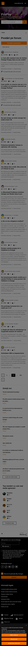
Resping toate (14, 639)
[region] (14, 634)
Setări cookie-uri (14, 635)
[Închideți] (26, 625)
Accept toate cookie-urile (14, 643)
